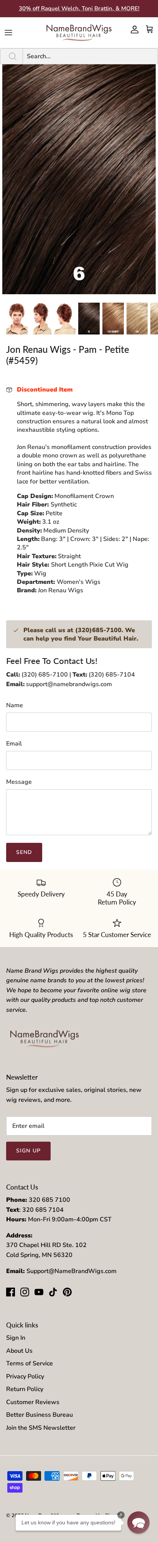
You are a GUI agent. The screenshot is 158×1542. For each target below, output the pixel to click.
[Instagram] (24, 1292)
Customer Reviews (32, 1402)
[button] (138, 1522)
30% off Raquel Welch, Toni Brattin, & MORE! (79, 8)
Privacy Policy (25, 1376)
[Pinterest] (67, 1292)
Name (14, 705)
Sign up (28, 1150)
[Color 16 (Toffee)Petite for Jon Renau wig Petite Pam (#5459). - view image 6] (137, 318)
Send (24, 852)
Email (14, 743)
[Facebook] (10, 1292)
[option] (79, 179)
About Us (19, 1351)
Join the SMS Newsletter (41, 1428)
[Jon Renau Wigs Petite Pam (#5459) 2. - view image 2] (41, 319)
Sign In (15, 1338)
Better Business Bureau (39, 1415)
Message (19, 782)
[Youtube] (39, 1292)
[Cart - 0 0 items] (149, 29)
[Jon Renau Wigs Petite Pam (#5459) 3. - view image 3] (65, 319)
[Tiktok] (53, 1292)
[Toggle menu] (8, 32)
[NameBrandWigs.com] (79, 32)
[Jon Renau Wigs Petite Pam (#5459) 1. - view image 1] (17, 319)
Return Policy (24, 1389)
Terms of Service (29, 1363)
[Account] (132, 29)
